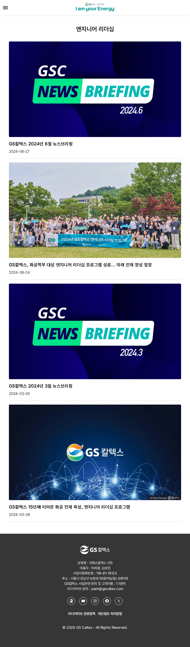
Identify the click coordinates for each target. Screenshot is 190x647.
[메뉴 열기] (5, 7)
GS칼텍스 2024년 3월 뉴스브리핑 (40, 386)
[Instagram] (95, 601)
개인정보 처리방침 (110, 613)
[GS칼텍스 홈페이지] (71, 601)
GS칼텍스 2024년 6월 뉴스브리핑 (41, 143)
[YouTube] (83, 601)
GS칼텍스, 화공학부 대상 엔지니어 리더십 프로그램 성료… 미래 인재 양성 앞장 (80, 264)
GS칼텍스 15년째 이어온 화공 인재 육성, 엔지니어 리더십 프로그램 (69, 507)
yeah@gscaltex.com (107, 589)
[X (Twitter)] (119, 601)
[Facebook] (107, 601)
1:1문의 (121, 583)
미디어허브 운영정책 (81, 613)
